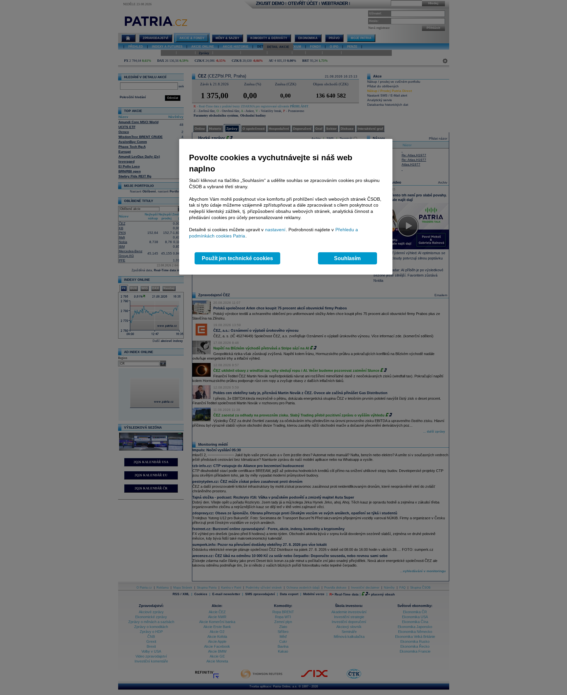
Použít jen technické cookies (237, 258)
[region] (285, 207)
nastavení (275, 229)
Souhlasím (347, 258)
